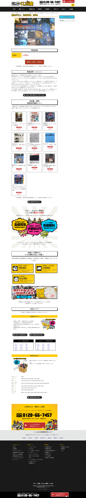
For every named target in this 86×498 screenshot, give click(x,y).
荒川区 (26, 347)
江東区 (43, 347)
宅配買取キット (48, 452)
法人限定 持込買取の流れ (50, 450)
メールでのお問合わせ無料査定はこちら (34, 425)
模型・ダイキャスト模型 (34, 455)
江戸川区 (21, 348)
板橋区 (16, 348)
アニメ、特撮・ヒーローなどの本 (35, 459)
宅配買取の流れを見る (35, 397)
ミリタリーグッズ (32, 446)
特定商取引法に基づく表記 (18, 452)
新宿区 (43, 348)
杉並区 (48, 348)
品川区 (48, 347)
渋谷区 (38, 348)
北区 (38, 347)
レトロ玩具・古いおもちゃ (34, 450)
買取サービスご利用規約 (18, 454)
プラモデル (31, 448)
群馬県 (55, 438)
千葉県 (35, 438)
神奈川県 (42, 438)
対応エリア (56, 9)
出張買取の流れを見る (37, 334)
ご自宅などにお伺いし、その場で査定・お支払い (49, 268)
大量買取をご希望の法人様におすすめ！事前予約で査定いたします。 (26, 279)
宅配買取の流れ (48, 448)
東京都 (23, 438)
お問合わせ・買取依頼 (49, 457)
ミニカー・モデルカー (33, 454)
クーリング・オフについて (18, 457)
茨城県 (49, 438)
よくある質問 (47, 455)
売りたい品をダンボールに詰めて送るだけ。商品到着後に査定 (25, 268)
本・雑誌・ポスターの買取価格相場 (27, 12)
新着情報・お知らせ (65, 446)
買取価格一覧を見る (35, 201)
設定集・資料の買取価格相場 (39, 12)
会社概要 (71, 9)
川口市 (16, 344)
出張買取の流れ (48, 446)
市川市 (16, 347)
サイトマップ (15, 459)
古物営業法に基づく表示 (18, 456)
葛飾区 (48, 345)
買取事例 (39, 9)
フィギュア (31, 452)
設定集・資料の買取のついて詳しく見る (35, 95)
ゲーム (30, 457)
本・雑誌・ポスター (33, 461)
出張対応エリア (48, 454)
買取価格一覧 (32, 9)
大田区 (26, 348)
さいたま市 (21, 344)
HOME (14, 9)
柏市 (26, 345)
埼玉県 (29, 438)
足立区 (21, 347)
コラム (62, 450)
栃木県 (61, 438)
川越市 (26, 344)
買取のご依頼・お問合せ (34, 62)
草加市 (16, 345)
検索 (73, 4)
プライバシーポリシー (17, 450)
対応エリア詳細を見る (20, 334)
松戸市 (21, 345)
